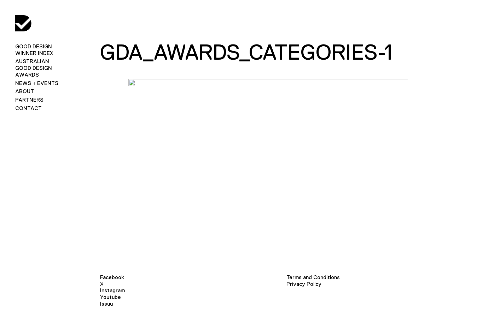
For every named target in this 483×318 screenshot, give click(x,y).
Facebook (112, 277)
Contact (28, 108)
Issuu (106, 304)
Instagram (112, 290)
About (24, 91)
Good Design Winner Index (34, 49)
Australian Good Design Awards (33, 68)
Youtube (110, 297)
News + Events (36, 83)
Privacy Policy (303, 284)
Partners (29, 100)
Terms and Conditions (313, 277)
